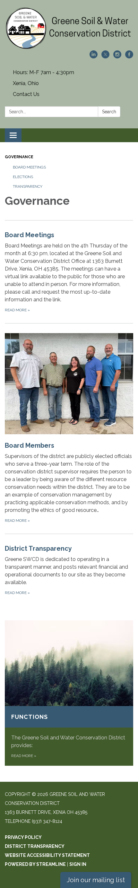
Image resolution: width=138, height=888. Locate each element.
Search (109, 111)
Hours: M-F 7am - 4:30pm (43, 72)
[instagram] (117, 57)
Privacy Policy (23, 837)
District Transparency (35, 846)
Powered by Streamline (35, 864)
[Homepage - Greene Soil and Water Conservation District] (69, 28)
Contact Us (26, 94)
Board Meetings (29, 167)
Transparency (27, 186)
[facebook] (129, 57)
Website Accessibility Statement (47, 855)
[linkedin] (94, 57)
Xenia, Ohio (26, 83)
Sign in (77, 864)
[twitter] (105, 57)
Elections (23, 177)
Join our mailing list (96, 880)
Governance (19, 157)
